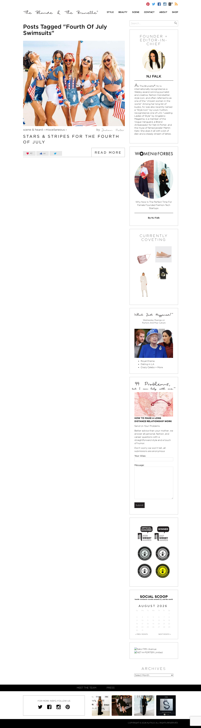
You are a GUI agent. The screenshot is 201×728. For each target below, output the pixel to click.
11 (147, 620)
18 (148, 623)
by (98, 129)
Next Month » (164, 634)
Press (111, 687)
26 (153, 627)
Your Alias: (140, 456)
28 (164, 627)
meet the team (86, 687)
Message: (139, 465)
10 (142, 620)
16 (137, 623)
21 (164, 623)
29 (169, 627)
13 (159, 620)
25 (148, 627)
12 (153, 620)
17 (142, 623)
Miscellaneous (55, 129)
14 (164, 620)
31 (142, 630)
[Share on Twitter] (55, 153)
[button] (110, 12)
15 (169, 620)
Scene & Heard (33, 129)
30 (137, 630)
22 (169, 623)
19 (153, 623)
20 (159, 623)
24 (142, 627)
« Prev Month (141, 634)
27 (159, 627)
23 (137, 627)
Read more (108, 152)
